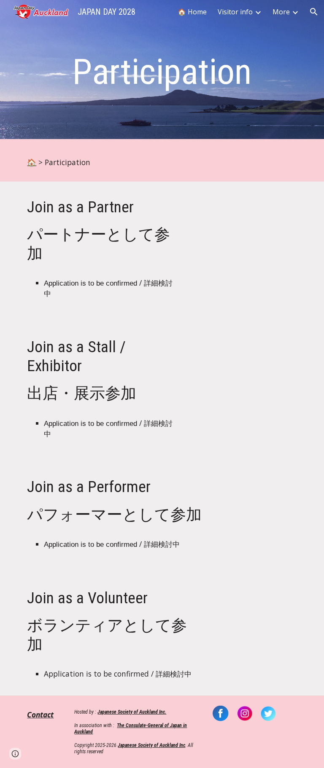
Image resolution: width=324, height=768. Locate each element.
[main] (162, 71)
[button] (314, 12)
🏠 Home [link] (192, 11)
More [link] (281, 11)
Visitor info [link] (235, 11)
